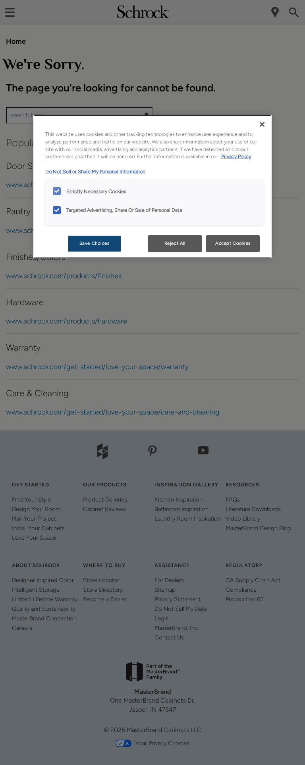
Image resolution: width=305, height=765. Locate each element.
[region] (152, 187)
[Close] (262, 124)
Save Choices (94, 243)
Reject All (174, 243)
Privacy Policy (236, 156)
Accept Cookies (233, 243)
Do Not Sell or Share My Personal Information (95, 171)
